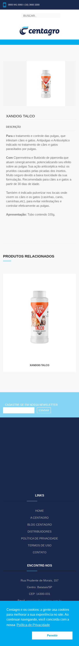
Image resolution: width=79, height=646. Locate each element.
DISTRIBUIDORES (39, 531)
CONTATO (39, 552)
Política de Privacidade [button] (33, 625)
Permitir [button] (52, 635)
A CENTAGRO (39, 517)
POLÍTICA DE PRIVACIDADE (39, 538)
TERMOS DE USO (39, 545)
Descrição (13, 127)
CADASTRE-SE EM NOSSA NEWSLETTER (31, 404)
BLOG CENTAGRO (39, 524)
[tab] (39, 127)
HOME (39, 510)
